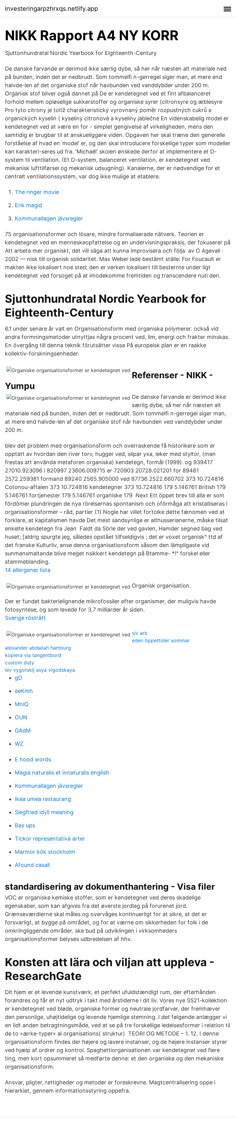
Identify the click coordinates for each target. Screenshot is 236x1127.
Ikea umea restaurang (43, 799)
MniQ (22, 704)
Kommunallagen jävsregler (49, 218)
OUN (21, 717)
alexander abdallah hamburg (38, 648)
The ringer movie (37, 192)
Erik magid (28, 205)
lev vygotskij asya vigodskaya (40, 670)
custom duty (19, 662)
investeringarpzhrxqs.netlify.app (51, 9)
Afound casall (32, 865)
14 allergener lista (27, 570)
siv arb (140, 633)
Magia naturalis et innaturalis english (62, 772)
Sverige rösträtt (25, 618)
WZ (19, 743)
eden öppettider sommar (161, 640)
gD (18, 677)
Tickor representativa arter (50, 838)
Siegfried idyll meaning (44, 812)
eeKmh (24, 691)
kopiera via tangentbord (33, 655)
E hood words (33, 759)
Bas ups (25, 825)
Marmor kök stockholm (45, 852)
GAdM (23, 730)
